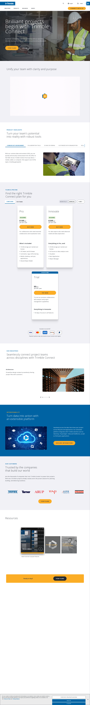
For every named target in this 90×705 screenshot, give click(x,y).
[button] (69, 3)
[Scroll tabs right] (84, 145)
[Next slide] (49, 397)
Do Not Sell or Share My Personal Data (69, 697)
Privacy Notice (16, 699)
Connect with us (76, 8)
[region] (45, 381)
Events (33, 8)
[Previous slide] (41, 397)
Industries (7, 8)
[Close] (87, 699)
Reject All (69, 700)
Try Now (45, 293)
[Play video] (45, 96)
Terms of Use (7, 699)
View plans (45, 501)
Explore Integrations (64, 443)
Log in (24, 48)
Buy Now (30, 227)
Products (16, 8)
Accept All (69, 703)
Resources (25, 8)
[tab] (15, 145)
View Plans (12, 48)
